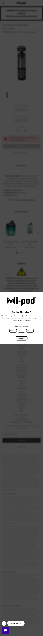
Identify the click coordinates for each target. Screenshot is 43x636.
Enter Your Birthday (21, 327)
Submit (21, 338)
